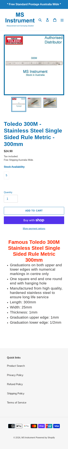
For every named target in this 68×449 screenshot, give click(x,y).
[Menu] (62, 20)
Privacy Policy (15, 375)
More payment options (34, 228)
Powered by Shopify (45, 437)
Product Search (16, 365)
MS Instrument (28, 437)
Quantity (8, 192)
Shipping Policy (15, 393)
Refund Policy (15, 384)
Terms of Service (16, 402)
